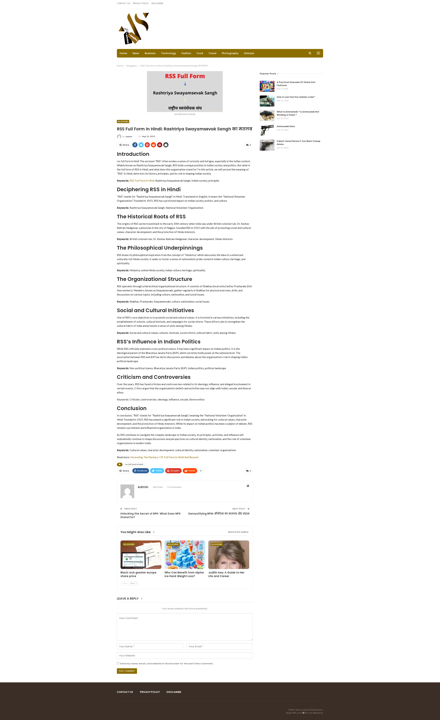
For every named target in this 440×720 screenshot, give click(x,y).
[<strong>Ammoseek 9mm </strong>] (267, 130)
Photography (230, 53)
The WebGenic (315, 712)
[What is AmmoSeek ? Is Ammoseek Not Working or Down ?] (267, 115)
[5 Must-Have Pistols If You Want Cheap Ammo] (267, 145)
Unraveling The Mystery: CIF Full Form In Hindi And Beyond (164, 457)
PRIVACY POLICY (141, 3)
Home (123, 53)
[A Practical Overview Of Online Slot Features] (267, 86)
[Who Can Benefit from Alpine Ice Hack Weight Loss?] (184, 554)
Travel (212, 53)
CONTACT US (123, 3)
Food (200, 53)
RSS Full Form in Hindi (142, 180)
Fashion (186, 53)
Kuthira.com (317, 709)
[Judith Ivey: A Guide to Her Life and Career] (228, 554)
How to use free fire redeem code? (296, 97)
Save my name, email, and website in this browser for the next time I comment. (166, 663)
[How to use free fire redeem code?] (267, 101)
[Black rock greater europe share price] (140, 554)
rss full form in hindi (134, 464)
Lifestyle (249, 53)
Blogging (123, 121)
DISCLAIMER (157, 3)
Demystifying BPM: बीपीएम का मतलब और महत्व (218, 513)
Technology (168, 53)
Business (150, 53)
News (136, 53)
